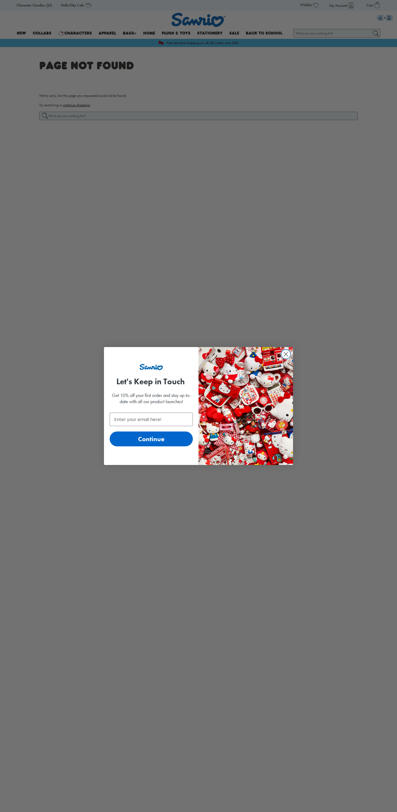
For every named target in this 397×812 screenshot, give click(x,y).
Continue (151, 439)
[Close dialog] (286, 354)
